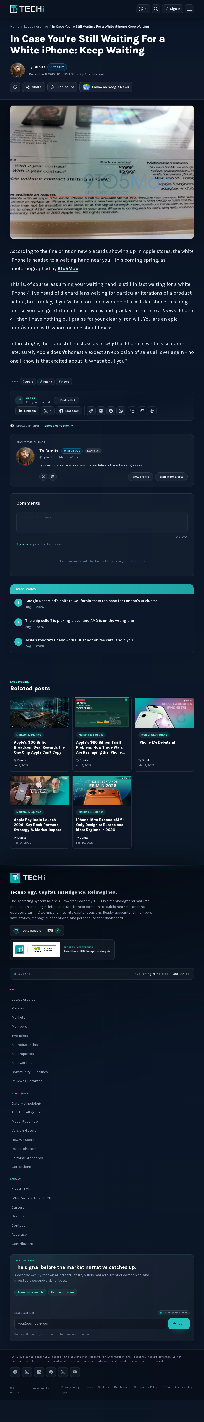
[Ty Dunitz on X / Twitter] (43, 477)
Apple (28, 381)
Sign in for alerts (171, 476)
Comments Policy (146, 1387)
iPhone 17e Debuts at (156, 742)
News (64, 381)
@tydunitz (46, 457)
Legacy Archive (36, 26)
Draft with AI (68, 400)
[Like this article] (15, 87)
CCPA (166, 1387)
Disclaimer (121, 1387)
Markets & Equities (28, 734)
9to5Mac (68, 268)
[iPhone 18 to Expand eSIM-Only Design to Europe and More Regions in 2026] (102, 790)
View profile (140, 476)
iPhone (46, 381)
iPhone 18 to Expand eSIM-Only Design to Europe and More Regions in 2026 (100, 825)
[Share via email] (142, 410)
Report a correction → (58, 425)
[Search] (156, 8)
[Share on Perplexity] (101, 410)
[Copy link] (132, 410)
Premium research (30, 1292)
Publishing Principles (151, 974)
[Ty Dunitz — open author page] (17, 70)
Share (37, 87)
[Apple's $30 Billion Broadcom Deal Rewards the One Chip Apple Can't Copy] (39, 712)
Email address (24, 1313)
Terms (88, 1387)
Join (182, 1323)
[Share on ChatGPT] (91, 410)
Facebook (72, 411)
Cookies (103, 1387)
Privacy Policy (70, 1387)
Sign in (175, 9)
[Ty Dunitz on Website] (53, 477)
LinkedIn (30, 411)
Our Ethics (181, 974)
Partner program (62, 1292)
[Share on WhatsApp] (120, 410)
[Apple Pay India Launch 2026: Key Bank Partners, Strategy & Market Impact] (39, 790)
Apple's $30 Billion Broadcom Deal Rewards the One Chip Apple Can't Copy (39, 747)
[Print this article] (152, 410)
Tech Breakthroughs (154, 734)
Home (14, 26)
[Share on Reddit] (110, 410)
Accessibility (183, 1387)
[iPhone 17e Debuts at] (164, 712)
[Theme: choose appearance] (143, 8)
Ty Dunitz (37, 67)
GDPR (65, 1393)
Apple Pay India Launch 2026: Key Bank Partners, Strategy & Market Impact (37, 825)
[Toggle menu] (189, 8)
